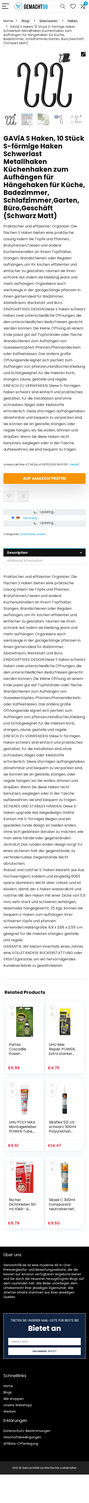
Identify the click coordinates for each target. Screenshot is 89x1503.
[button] (83, 54)
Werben (9, 1411)
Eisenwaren (49, 21)
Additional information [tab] (25, 560)
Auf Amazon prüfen (44, 478)
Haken (73, 21)
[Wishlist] (73, 6)
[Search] (62, 6)
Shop (25, 21)
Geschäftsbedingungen (22, 1437)
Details (74, 464)
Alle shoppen (13, 1398)
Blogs (7, 1392)
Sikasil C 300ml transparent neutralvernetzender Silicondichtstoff (62, 1211)
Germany (30, 517)
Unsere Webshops (17, 1405)
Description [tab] (17, 552)
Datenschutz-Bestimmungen (26, 1431)
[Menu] (5, 6)
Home (8, 21)
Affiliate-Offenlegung (20, 1443)
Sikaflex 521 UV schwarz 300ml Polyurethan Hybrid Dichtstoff (62, 1131)
